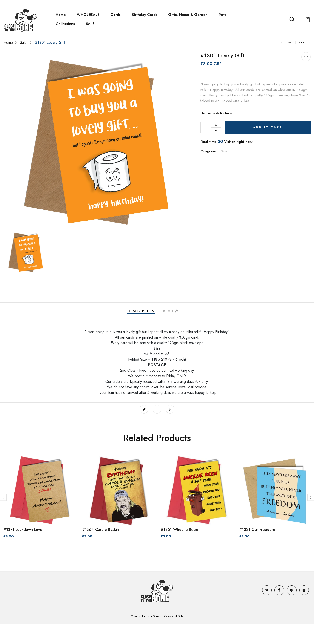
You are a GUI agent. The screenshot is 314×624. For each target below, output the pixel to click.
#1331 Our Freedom (257, 529)
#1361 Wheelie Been (179, 529)
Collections (65, 23)
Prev (288, 42)
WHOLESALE (88, 14)
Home (61, 14)
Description (141, 311)
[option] (91, 140)
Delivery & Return (216, 113)
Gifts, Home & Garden (188, 14)
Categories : (209, 151)
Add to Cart (267, 127)
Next (302, 42)
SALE (90, 23)
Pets (222, 14)
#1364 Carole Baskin (100, 529)
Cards (116, 14)
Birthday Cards (144, 14)
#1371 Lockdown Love (22, 529)
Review (171, 311)
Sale (24, 42)
